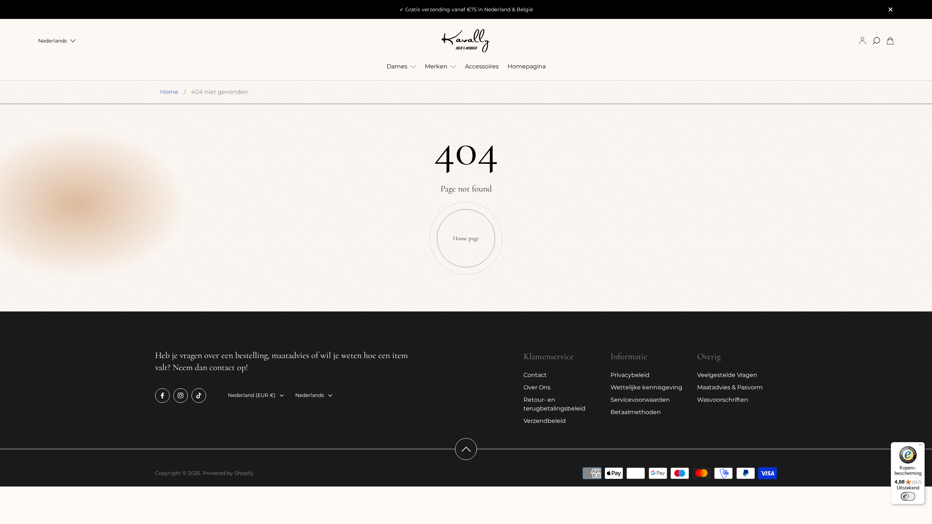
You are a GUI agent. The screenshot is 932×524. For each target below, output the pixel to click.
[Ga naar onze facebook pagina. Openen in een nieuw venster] (162, 395)
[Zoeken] (876, 41)
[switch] (908, 496)
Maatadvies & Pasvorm (730, 387)
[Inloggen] (862, 41)
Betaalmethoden (636, 412)
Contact (535, 375)
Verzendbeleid (545, 420)
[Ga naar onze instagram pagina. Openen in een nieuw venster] (180, 395)
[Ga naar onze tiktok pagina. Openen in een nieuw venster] (198, 395)
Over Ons (537, 387)
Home (169, 91)
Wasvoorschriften (722, 399)
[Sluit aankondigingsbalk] (890, 9)
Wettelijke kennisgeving (646, 387)
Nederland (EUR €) (252, 395)
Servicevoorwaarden (640, 399)
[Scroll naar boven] (466, 449)
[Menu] (920, 446)
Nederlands (52, 40)
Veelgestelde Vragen (727, 375)
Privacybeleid (630, 375)
